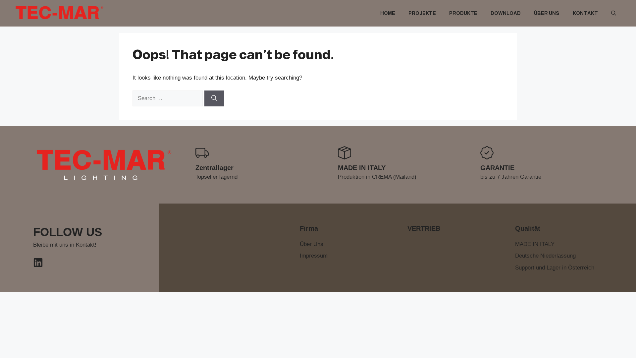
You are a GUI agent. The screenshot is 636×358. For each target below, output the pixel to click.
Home (387, 13)
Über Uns (546, 13)
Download (506, 13)
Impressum (314, 256)
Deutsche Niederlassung (545, 256)
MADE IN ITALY (535, 244)
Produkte (463, 13)
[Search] (214, 98)
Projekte (422, 13)
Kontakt (585, 13)
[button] (614, 13)
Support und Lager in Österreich (554, 268)
